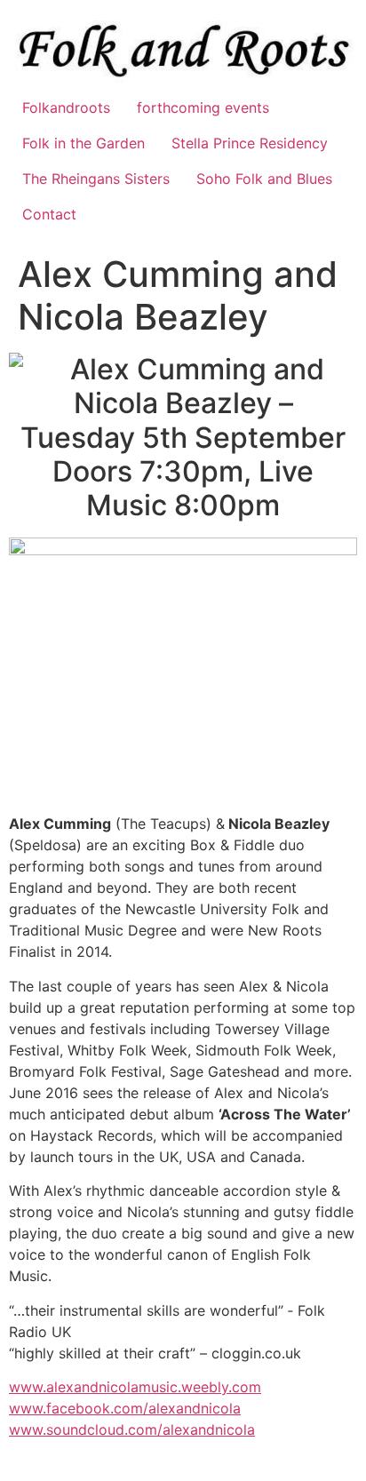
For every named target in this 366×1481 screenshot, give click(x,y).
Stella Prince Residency (249, 143)
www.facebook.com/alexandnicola (125, 1408)
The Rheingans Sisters (96, 178)
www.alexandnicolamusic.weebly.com (135, 1387)
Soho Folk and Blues (264, 178)
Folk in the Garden (83, 143)
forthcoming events (203, 107)
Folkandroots (66, 107)
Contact (49, 214)
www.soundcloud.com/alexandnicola (132, 1429)
